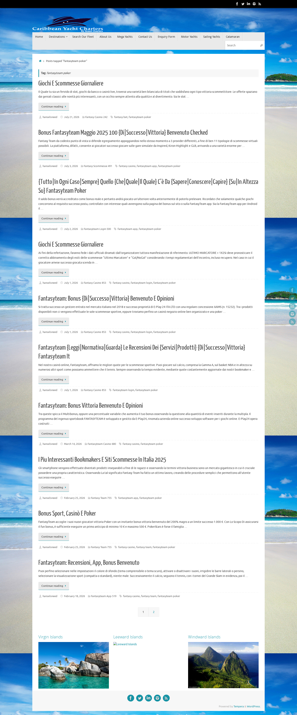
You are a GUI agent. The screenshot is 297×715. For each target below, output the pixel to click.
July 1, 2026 (71, 283)
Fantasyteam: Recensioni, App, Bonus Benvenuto (88, 562)
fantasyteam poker (140, 117)
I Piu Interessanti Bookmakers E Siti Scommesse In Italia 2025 (102, 459)
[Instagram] (254, 4)
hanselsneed (50, 117)
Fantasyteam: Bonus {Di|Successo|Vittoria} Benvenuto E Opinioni (106, 298)
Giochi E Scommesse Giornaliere (70, 83)
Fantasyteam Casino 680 (102, 444)
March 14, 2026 (73, 444)
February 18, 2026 (74, 596)
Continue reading (52, 106)
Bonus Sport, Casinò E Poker (67, 513)
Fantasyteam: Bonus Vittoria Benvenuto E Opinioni (90, 405)
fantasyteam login (141, 283)
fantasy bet (120, 117)
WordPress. (254, 706)
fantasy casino (127, 166)
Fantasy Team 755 (101, 498)
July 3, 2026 (71, 166)
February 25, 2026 (74, 498)
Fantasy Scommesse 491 (98, 166)
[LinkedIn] (248, 4)
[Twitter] (243, 4)
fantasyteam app (147, 166)
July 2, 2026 (71, 229)
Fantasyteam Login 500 (97, 229)
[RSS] (260, 4)
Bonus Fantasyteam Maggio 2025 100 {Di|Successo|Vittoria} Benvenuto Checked (123, 132)
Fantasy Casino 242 (96, 117)
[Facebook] (237, 4)
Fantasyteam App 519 (103, 596)
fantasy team (144, 547)
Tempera (239, 706)
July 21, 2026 (71, 117)
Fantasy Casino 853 (95, 283)
